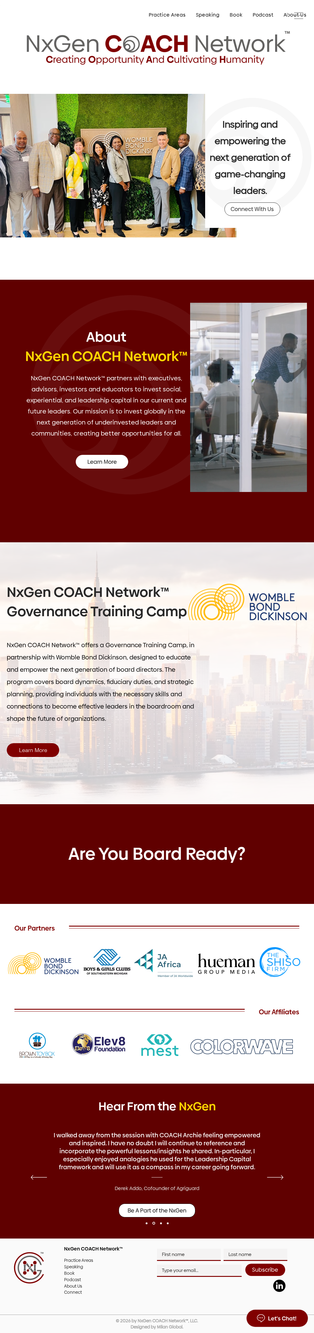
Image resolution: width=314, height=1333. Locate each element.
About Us (73, 1286)
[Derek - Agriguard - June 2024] (153, 1223)
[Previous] (39, 1178)
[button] (163, 14)
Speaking (73, 1267)
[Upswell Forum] (160, 1223)
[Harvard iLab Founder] (168, 1223)
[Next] (275, 1178)
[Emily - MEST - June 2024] (146, 1223)
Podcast (72, 1280)
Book (69, 1273)
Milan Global (169, 1327)
